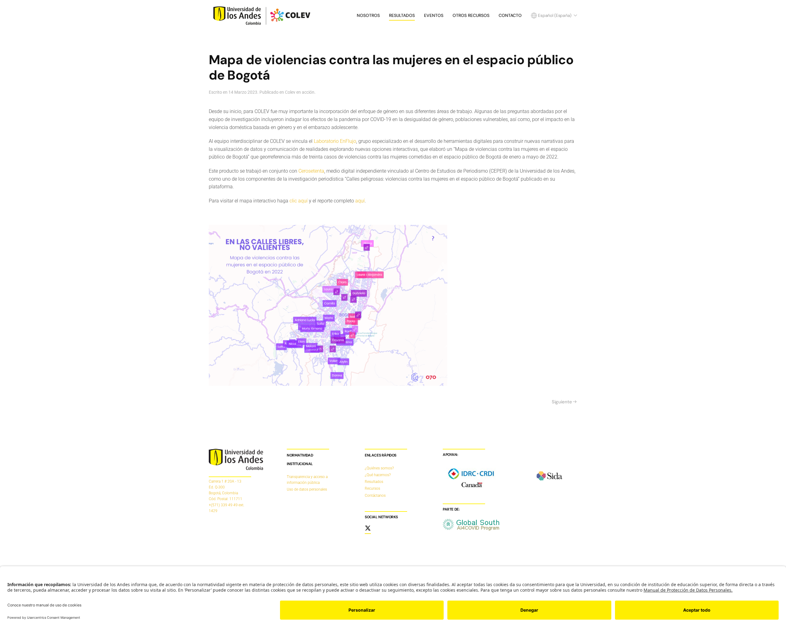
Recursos (372, 488)
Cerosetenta (311, 171)
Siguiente (562, 402)
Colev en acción (299, 92)
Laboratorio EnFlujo (335, 141)
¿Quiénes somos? (379, 468)
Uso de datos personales (307, 489)
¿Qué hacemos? (378, 475)
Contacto (510, 15)
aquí (360, 201)
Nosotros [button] (368, 15)
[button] (554, 15)
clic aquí (298, 201)
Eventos (433, 15)
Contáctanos (375, 495)
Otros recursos (471, 15)
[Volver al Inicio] (263, 15)
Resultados (402, 15)
